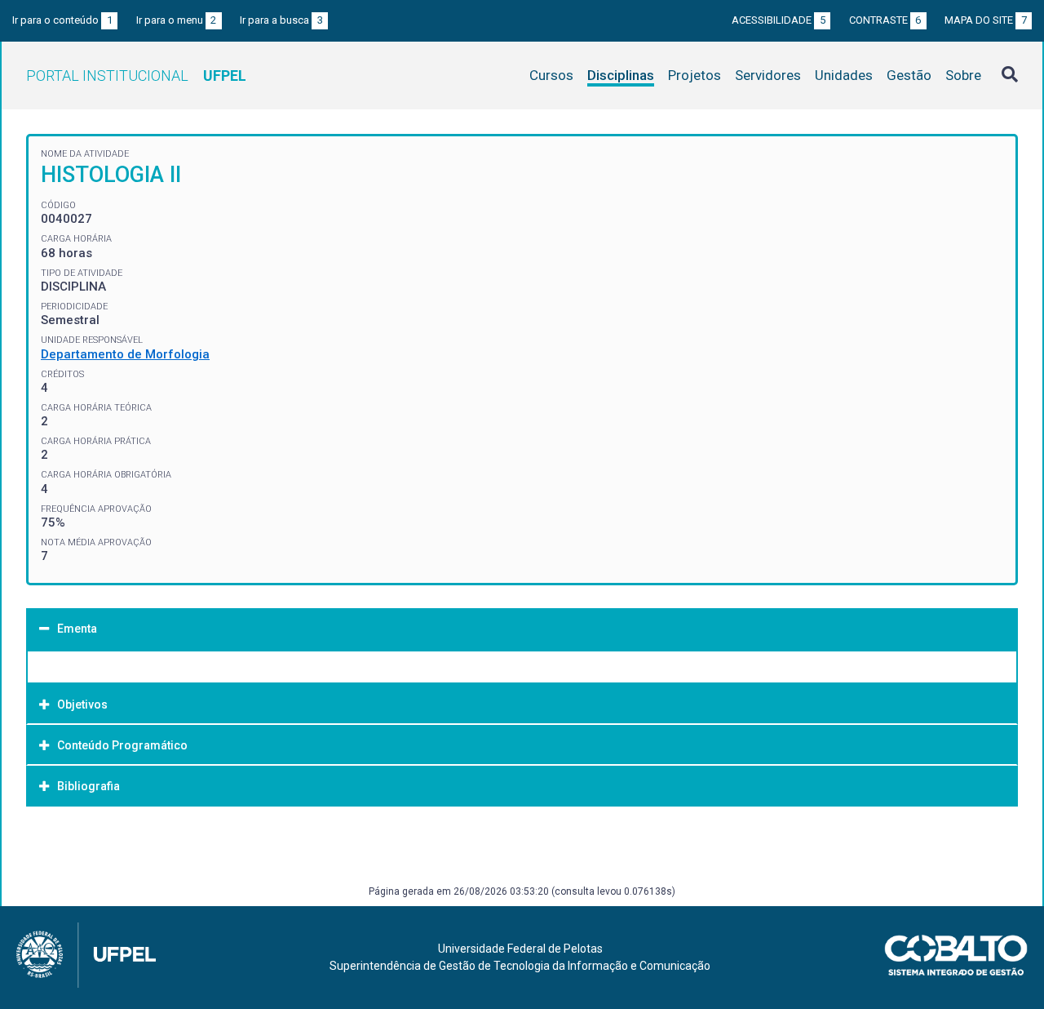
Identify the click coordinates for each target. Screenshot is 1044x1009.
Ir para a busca (281, 20)
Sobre (963, 75)
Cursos (551, 75)
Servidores (768, 75)
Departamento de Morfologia (125, 354)
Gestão (909, 75)
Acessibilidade (778, 20)
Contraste (885, 20)
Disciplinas (620, 75)
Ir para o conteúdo (62, 20)
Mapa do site (985, 20)
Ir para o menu (176, 20)
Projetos (694, 75)
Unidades (844, 75)
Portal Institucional (136, 75)
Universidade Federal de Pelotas (520, 948)
